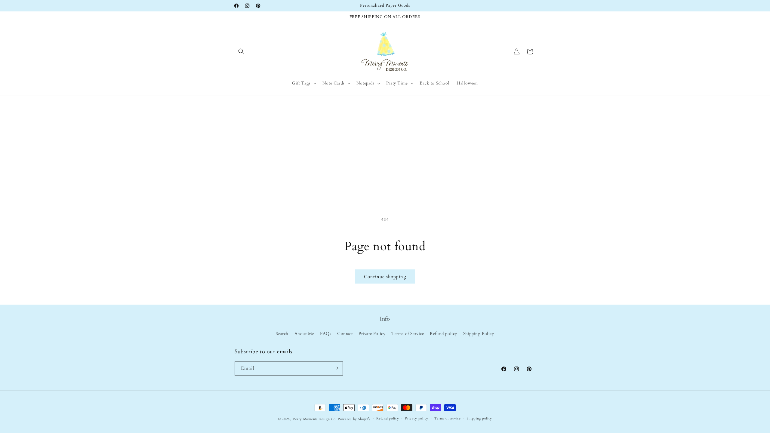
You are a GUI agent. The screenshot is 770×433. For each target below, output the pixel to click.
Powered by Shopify (354, 419)
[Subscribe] (336, 368)
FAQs (325, 334)
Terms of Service (407, 334)
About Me (304, 334)
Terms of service (447, 418)
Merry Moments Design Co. (314, 419)
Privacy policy (416, 418)
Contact (345, 334)
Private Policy (372, 334)
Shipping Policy (478, 334)
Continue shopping (385, 277)
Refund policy (443, 334)
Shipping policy (479, 418)
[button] (241, 51)
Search (282, 334)
